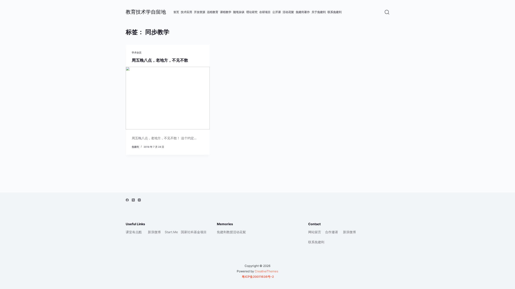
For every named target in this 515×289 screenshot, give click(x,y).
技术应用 (186, 12)
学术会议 (136, 52)
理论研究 (252, 12)
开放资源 (199, 12)
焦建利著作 (303, 12)
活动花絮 (288, 12)
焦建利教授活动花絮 (231, 232)
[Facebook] (127, 199)
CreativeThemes (266, 271)
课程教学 (225, 12)
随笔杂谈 (238, 12)
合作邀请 (331, 232)
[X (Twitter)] (133, 199)
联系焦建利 (335, 12)
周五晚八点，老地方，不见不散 (160, 60)
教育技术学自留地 (146, 12)
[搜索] (387, 12)
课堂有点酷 (134, 232)
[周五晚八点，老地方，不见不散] (168, 98)
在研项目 (265, 12)
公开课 (276, 12)
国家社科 (187, 232)
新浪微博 (154, 232)
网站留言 (314, 232)
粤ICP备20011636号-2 (257, 277)
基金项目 (200, 232)
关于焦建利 (319, 12)
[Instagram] (139, 199)
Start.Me (171, 232)
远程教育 (212, 12)
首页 (176, 12)
